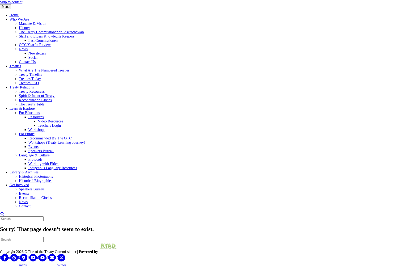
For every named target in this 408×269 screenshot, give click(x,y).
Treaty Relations (21, 87)
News (23, 49)
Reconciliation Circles (35, 100)
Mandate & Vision (32, 23)
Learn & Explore (22, 108)
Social (33, 57)
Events (33, 147)
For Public (26, 134)
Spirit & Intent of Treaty (37, 96)
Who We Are (19, 19)
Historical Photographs (36, 176)
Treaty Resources (32, 91)
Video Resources (50, 121)
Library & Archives (23, 172)
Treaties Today (30, 79)
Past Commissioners (43, 40)
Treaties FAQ (29, 83)
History (24, 28)
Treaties (15, 66)
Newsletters (37, 53)
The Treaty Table (31, 104)
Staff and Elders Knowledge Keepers (46, 36)
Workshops (36, 130)
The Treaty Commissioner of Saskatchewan (51, 32)
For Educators (29, 113)
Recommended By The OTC (50, 138)
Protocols (35, 159)
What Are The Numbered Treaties (44, 70)
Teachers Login (49, 125)
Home (14, 15)
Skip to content (11, 2)
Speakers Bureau (41, 151)
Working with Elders (43, 164)
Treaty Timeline (30, 74)
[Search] (2, 214)
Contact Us (27, 62)
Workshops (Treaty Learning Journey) (56, 142)
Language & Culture (34, 155)
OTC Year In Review (35, 45)
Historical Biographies (35, 181)
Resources (36, 117)
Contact (24, 206)
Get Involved (19, 185)
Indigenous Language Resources (52, 168)
